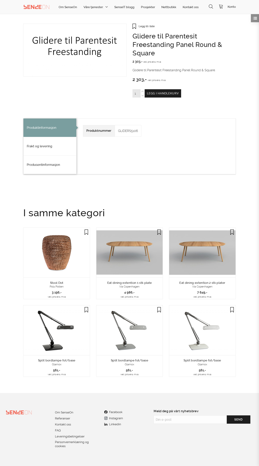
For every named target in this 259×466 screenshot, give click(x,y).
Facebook (115, 412)
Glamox (56, 364)
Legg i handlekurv (163, 93)
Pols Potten (57, 286)
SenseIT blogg (124, 7)
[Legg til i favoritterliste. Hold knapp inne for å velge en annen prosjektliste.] (86, 232)
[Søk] (211, 7)
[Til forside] (36, 7)
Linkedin (115, 424)
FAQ (58, 430)
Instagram (116, 418)
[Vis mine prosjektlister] (255, 18)
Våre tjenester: (93, 7)
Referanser (62, 418)
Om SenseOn (68, 7)
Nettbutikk (168, 7)
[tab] (49, 128)
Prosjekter (148, 7)
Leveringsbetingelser (70, 436)
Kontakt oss (191, 7)
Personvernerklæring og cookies (72, 444)
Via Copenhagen (129, 286)
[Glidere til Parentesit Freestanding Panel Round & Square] (75, 50)
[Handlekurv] (221, 7)
